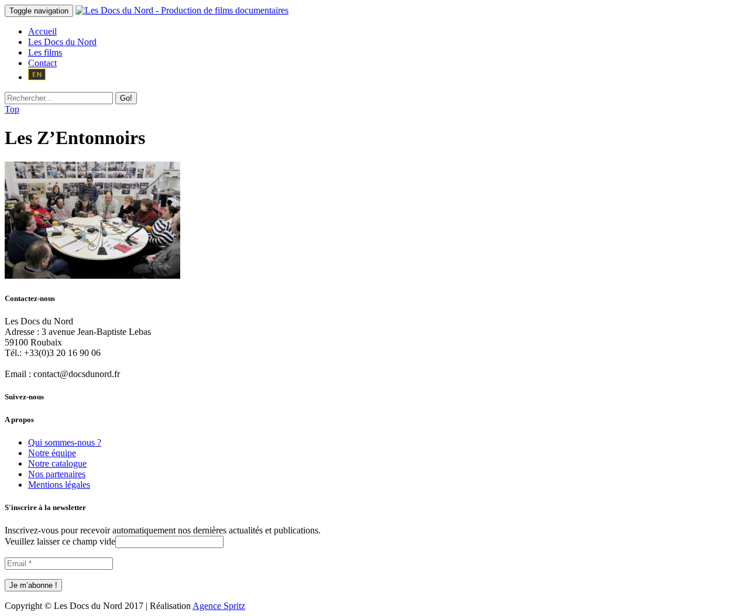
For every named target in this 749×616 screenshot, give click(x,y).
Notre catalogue (57, 463)
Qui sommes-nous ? (64, 442)
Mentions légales (59, 485)
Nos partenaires (56, 474)
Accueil (42, 31)
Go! (126, 98)
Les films (45, 52)
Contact (42, 63)
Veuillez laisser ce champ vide (60, 541)
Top (12, 109)
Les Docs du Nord (62, 42)
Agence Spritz (219, 606)
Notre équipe (52, 453)
